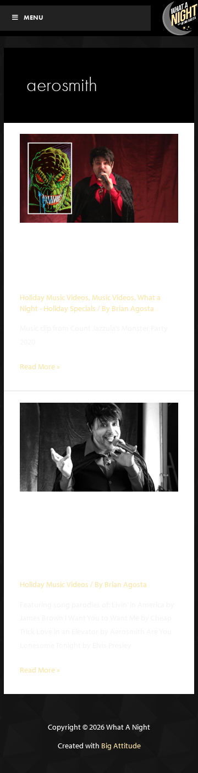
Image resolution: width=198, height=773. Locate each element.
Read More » (40, 367)
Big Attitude (121, 746)
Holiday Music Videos (54, 297)
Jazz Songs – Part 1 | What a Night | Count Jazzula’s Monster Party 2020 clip (88, 539)
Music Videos (113, 297)
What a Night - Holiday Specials (90, 302)
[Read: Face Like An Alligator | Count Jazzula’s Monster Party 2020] (99, 177)
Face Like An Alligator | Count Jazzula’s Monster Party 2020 (90, 262)
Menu (33, 17)
